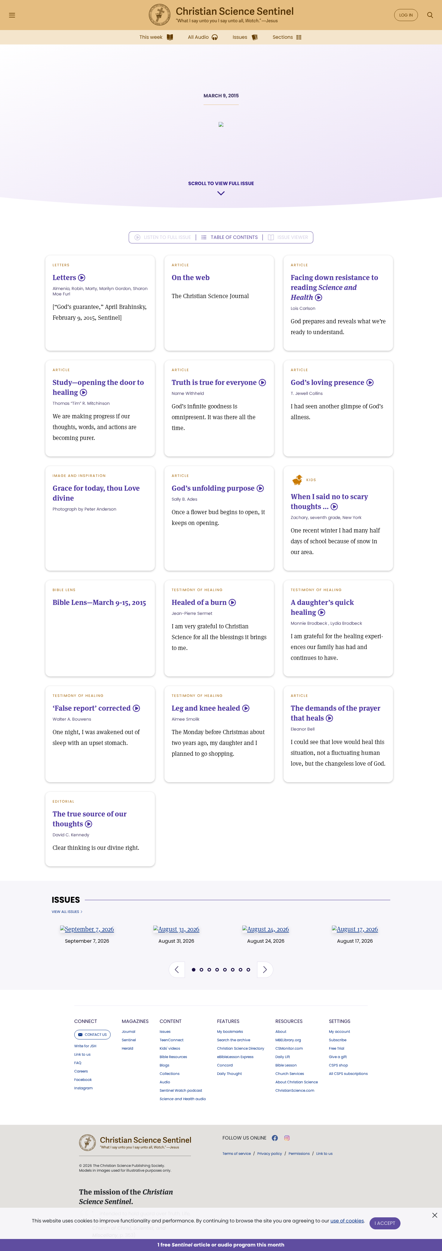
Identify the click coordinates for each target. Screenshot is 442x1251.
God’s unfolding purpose (213, 488)
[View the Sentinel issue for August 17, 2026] (354, 929)
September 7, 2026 (87, 941)
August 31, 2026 (176, 941)
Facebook (83, 1080)
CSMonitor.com (289, 1048)
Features (228, 1021)
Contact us (96, 1034)
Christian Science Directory (240, 1048)
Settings (339, 1021)
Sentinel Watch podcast (181, 1090)
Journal (128, 1031)
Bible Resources (173, 1057)
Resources (288, 1021)
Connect (85, 1021)
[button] (177, 970)
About (280, 1031)
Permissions (299, 1153)
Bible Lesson (286, 1065)
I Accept (385, 1223)
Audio (165, 1082)
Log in (406, 15)
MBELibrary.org (288, 1040)
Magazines (135, 1021)
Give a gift (338, 1057)
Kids (311, 479)
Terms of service (237, 1153)
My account (339, 1031)
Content (171, 1021)
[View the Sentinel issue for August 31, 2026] (176, 929)
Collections (170, 1074)
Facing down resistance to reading (334, 287)
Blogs (164, 1065)
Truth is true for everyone (214, 382)
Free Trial (336, 1048)
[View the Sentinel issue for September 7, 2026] (87, 929)
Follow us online (244, 1138)
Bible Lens (64, 589)
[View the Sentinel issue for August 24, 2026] (265, 929)
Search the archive (233, 1040)
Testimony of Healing (197, 589)
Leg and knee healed (206, 708)
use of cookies (347, 1220)
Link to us (82, 1054)
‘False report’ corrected (92, 708)
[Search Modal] (430, 15)
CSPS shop (338, 1065)
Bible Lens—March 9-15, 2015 (99, 602)
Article (180, 264)
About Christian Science (296, 1082)
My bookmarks (230, 1031)
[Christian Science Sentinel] (221, 15)
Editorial (64, 801)
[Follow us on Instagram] (287, 1138)
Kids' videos (170, 1048)
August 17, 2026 (355, 941)
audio (183, 1099)
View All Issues (65, 911)
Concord (225, 1065)
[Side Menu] (12, 15)
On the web (191, 277)
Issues (66, 900)
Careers (81, 1071)
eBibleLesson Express (235, 1057)
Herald (127, 1048)
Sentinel (129, 1040)
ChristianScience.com (294, 1090)
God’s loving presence (327, 382)
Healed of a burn (199, 602)
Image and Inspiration (79, 475)
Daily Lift (282, 1057)
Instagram (83, 1088)
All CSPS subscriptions (348, 1074)
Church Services (289, 1074)
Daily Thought (229, 1074)
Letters (61, 264)
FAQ (77, 1063)
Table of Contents (234, 237)
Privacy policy (269, 1153)
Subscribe (337, 1040)
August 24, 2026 (265, 941)
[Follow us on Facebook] (274, 1138)
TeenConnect (171, 1040)
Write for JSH (85, 1046)
